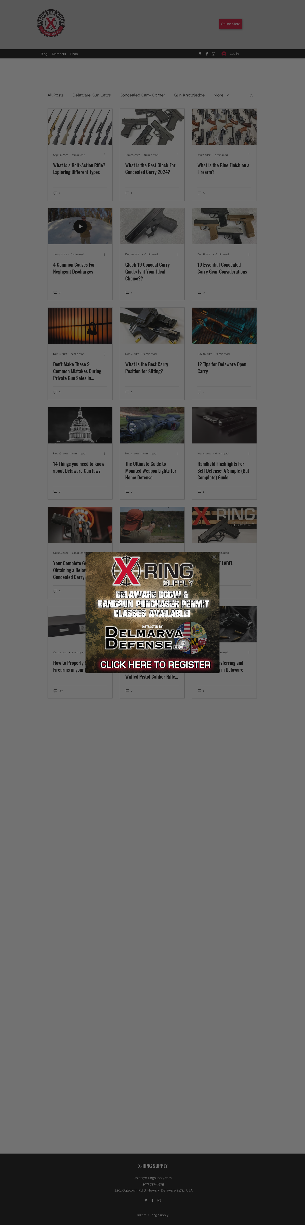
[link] (152, 612)
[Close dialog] (214, 557)
